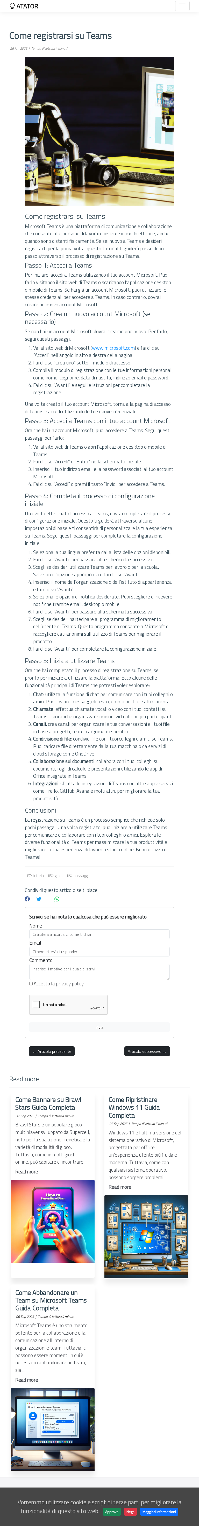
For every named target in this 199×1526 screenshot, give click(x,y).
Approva (111, 1511)
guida (58, 876)
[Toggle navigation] (182, 6)
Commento (41, 960)
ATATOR (26, 6)
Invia (99, 1027)
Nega (130, 1511)
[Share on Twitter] (38, 899)
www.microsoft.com (113, 348)
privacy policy (70, 983)
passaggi (80, 876)
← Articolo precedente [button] (51, 1051)
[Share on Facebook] (27, 899)
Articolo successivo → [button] (147, 1051)
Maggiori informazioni (159, 1511)
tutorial (38, 876)
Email (35, 942)
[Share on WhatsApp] (57, 899)
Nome (35, 925)
